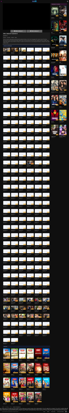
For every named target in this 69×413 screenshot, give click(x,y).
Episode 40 (29, 101)
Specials (4, 359)
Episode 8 (12, 60)
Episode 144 (45, 238)
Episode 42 (44, 101)
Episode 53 (36, 117)
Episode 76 (29, 149)
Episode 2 (12, 52)
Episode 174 (45, 278)
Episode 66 (44, 133)
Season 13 (13, 388)
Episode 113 (37, 197)
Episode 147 (21, 246)
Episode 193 (5, 310)
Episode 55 (5, 125)
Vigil (60, 62)
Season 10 (36, 374)
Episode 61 (5, 133)
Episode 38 (13, 101)
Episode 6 (44, 52)
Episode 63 (21, 133)
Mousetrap (53, 47)
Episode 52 (29, 117)
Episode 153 (21, 254)
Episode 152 (13, 254)
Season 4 (36, 359)
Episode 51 (21, 117)
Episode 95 (36, 173)
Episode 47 (36, 109)
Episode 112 (29, 197)
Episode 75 (21, 149)
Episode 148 (29, 246)
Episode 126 (45, 214)
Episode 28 (29, 85)
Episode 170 (13, 278)
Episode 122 (13, 214)
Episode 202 (29, 318)
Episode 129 (21, 222)
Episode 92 (13, 173)
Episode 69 (21, 141)
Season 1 (12, 359)
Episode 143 (37, 238)
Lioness (60, 17)
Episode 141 (21, 238)
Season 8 (20, 374)
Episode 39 (21, 101)
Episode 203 (37, 318)
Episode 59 (36, 125)
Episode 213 (21, 335)
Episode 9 (20, 60)
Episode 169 (5, 278)
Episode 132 (45, 222)
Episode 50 (13, 117)
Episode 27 (21, 85)
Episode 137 (37, 230)
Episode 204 (45, 318)
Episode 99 (21, 181)
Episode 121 (5, 214)
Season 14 (20, 388)
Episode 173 (37, 278)
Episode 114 (45, 197)
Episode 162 (45, 262)
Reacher (52, 77)
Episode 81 (21, 157)
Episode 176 (13, 286)
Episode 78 (44, 149)
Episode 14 (13, 68)
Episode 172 (29, 278)
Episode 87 (21, 165)
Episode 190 (29, 302)
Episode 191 (37, 302)
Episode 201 (21, 318)
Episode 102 (45, 181)
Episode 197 (37, 310)
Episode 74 (13, 149)
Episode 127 (5, 222)
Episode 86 (13, 165)
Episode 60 (44, 125)
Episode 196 (29, 310)
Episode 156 (45, 254)
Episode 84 (44, 157)
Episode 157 (5, 262)
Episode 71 (36, 141)
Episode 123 (21, 214)
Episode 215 (37, 335)
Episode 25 (5, 85)
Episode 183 (21, 294)
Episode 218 (13, 343)
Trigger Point (53, 136)
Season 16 (36, 388)
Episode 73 (5, 149)
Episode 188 (13, 302)
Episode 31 (5, 93)
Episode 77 (36, 149)
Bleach (60, 32)
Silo (51, 32)
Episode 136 (29, 230)
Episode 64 (29, 133)
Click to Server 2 (19, 31)
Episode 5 (36, 52)
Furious (52, 121)
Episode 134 (13, 230)
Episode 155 (37, 254)
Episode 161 (37, 262)
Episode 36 (44, 93)
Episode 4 (28, 52)
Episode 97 (5, 181)
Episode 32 (13, 93)
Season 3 (28, 359)
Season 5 (44, 359)
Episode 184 (29, 294)
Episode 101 (37, 181)
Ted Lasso (53, 106)
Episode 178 (29, 286)
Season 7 (12, 374)
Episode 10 (29, 60)
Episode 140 (13, 238)
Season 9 (28, 374)
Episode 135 (21, 230)
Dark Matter (53, 62)
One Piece (61, 77)
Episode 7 (5, 60)
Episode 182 (13, 294)
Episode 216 (45, 335)
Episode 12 (44, 60)
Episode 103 (5, 189)
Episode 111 (21, 197)
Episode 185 (37, 294)
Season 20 (20, 403)
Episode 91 (5, 173)
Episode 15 (21, 68)
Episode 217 (5, 343)
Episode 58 (29, 125)
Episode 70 (29, 141)
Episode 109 (5, 197)
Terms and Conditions (60, 411)
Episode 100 (29, 181)
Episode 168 (45, 270)
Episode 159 (21, 262)
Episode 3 (20, 52)
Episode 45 (21, 109)
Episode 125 (37, 214)
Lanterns (52, 17)
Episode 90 (44, 165)
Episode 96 (44, 173)
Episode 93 (21, 173)
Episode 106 (29, 189)
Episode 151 (5, 254)
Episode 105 (21, 189)
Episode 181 (5, 294)
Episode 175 (5, 286)
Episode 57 (21, 125)
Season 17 (44, 388)
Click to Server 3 (35, 31)
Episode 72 (44, 141)
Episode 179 (37, 286)
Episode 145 (5, 246)
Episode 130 (29, 222)
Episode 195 (21, 310)
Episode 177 (21, 286)
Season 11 (44, 374)
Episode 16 (29, 68)
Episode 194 (13, 310)
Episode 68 (13, 141)
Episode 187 (5, 302)
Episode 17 (36, 68)
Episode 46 (29, 109)
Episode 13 (5, 68)
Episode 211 (5, 335)
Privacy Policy (53, 411)
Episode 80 (13, 157)
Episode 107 (37, 189)
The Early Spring (62, 91)
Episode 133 (5, 230)
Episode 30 (44, 85)
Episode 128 (13, 222)
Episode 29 (36, 85)
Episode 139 (5, 238)
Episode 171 (21, 278)
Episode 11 (36, 60)
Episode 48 (44, 109)
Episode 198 (45, 310)
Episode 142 (29, 238)
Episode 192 (45, 302)
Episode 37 (5, 101)
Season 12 (5, 388)
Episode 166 (29, 270)
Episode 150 (45, 246)
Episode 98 (13, 181)
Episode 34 (29, 93)
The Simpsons (61, 121)
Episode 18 (44, 68)
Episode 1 (5, 52)
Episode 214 (29, 335)
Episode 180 (45, 286)
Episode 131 (37, 222)
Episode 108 (45, 189)
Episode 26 (13, 85)
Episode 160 (29, 262)
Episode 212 (13, 335)
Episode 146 (13, 246)
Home (44, 411)
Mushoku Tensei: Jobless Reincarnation (58, 91)
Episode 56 (13, 125)
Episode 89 (36, 165)
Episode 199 (5, 318)
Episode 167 (37, 270)
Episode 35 (36, 93)
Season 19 (13, 403)
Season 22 (36, 403)
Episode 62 (13, 133)
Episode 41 (36, 101)
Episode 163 (5, 270)
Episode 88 (29, 165)
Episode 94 (29, 173)
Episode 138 (45, 230)
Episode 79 (5, 157)
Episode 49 (5, 117)
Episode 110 (13, 197)
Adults (60, 106)
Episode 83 (36, 157)
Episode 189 (21, 302)
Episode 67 (5, 141)
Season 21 (28, 403)
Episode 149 (37, 246)
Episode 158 (13, 262)
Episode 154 (29, 254)
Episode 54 (44, 117)
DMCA (48, 411)
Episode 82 (29, 157)
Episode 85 (5, 165)
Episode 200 (13, 318)
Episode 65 (36, 133)
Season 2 (20, 359)
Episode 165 (21, 270)
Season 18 (5, 403)
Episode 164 (13, 270)
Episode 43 (5, 109)
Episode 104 (13, 189)
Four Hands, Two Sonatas (63, 47)
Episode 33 (21, 93)
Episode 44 (13, 109)
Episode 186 (45, 294)
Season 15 (28, 388)
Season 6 (4, 374)
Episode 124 (29, 214)
